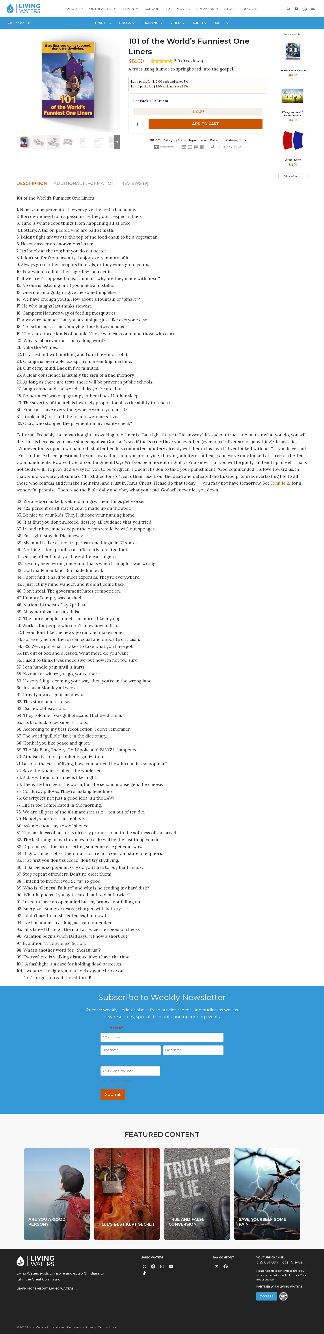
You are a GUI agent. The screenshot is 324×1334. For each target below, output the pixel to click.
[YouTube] (171, 1267)
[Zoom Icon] (68, 80)
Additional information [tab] (84, 183)
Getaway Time (236, 140)
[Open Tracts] (110, 23)
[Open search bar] (288, 8)
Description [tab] (32, 183)
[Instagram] (162, 1267)
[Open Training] (161, 23)
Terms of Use (107, 1327)
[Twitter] (144, 1267)
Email (112, 1028)
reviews (192, 61)
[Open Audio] (205, 23)
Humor (202, 140)
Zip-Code (107, 1062)
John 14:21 (280, 483)
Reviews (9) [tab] (135, 183)
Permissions (75, 1327)
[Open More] (227, 23)
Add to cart (205, 124)
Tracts (182, 140)
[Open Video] (183, 23)
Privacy (91, 1327)
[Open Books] (133, 23)
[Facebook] (153, 1267)
